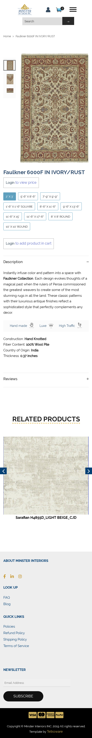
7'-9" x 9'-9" (50, 196)
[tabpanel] (54, 108)
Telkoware (55, 732)
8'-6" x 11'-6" (48, 206)
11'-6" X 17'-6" (35, 216)
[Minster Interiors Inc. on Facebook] (6, 576)
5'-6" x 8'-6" (28, 196)
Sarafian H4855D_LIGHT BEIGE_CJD (46, 517)
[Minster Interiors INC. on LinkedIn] (14, 576)
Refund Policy (14, 633)
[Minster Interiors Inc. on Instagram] (22, 576)
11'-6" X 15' (12, 216)
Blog (6, 604)
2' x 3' (9, 196)
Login (10, 183)
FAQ (6, 598)
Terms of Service (16, 646)
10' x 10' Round (17, 226)
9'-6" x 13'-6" (71, 206)
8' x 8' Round (60, 216)
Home (7, 36)
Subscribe (23, 696)
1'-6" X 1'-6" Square (19, 206)
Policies (9, 627)
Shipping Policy (15, 639)
